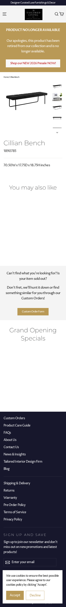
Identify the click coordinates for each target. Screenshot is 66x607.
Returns (9, 491)
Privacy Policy (13, 519)
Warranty (10, 498)
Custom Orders (14, 418)
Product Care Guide (17, 425)
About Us (10, 440)
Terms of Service (15, 512)
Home (6, 77)
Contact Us (11, 447)
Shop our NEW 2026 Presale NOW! (33, 63)
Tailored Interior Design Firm (23, 462)
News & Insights (15, 454)
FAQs (7, 433)
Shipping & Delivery (17, 483)
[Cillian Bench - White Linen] (5, 243)
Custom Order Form (33, 311)
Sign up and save (25, 535)
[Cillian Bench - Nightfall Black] (9, 243)
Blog (7, 469)
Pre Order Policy (15, 505)
